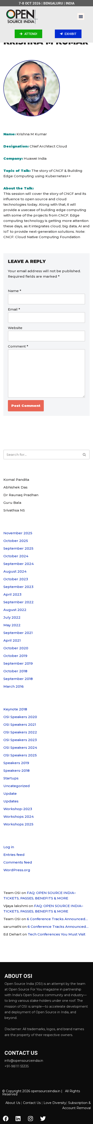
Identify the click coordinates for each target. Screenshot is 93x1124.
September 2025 (18, 548)
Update (10, 793)
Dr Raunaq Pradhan (20, 495)
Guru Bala (12, 502)
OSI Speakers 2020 (20, 717)
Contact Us (32, 1103)
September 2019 (18, 663)
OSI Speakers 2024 (20, 747)
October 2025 (15, 541)
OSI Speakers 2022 (20, 732)
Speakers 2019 (16, 763)
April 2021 (12, 640)
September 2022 (18, 602)
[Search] (84, 454)
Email (14, 309)
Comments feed (17, 862)
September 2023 (18, 587)
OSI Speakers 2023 (20, 740)
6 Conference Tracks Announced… (57, 919)
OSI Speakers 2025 (20, 755)
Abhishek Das (15, 487)
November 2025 (17, 533)
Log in (8, 847)
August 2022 (14, 610)
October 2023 (15, 579)
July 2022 (12, 617)
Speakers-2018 (16, 770)
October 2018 (15, 671)
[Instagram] (30, 1118)
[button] (80, 16)
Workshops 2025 (18, 824)
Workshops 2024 (18, 816)
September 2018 (18, 679)
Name (14, 291)
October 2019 (15, 656)
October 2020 (15, 648)
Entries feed (14, 854)
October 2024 (15, 556)
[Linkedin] (18, 1118)
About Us (12, 1103)
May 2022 (12, 625)
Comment (18, 346)
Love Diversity (55, 1103)
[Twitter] (43, 1118)
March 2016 (13, 686)
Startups (11, 778)
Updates (11, 801)
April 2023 (12, 594)
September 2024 (18, 564)
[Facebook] (5, 1118)
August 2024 (14, 571)
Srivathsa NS (14, 510)
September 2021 (18, 633)
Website (15, 328)
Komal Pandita (16, 479)
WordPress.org (16, 870)
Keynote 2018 (15, 709)
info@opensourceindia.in (24, 1061)
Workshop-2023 (17, 809)
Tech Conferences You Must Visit (56, 934)
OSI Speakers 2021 (19, 724)
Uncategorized (16, 786)
